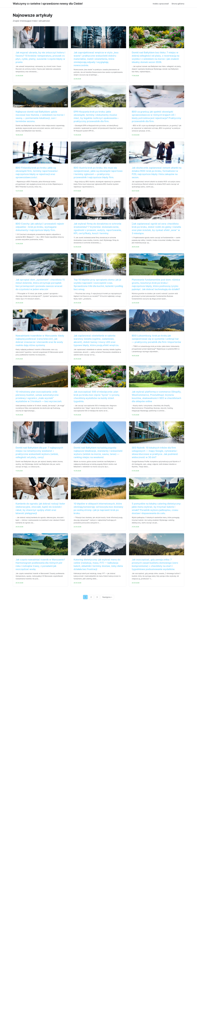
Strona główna (178, 4)
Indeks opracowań (161, 4)
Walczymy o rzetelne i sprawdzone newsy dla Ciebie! (48, 3)
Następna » (107, 597)
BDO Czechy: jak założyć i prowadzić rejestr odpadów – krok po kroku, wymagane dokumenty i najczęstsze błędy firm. (40, 227)
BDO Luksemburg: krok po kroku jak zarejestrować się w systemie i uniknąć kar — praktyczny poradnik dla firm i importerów (156, 338)
